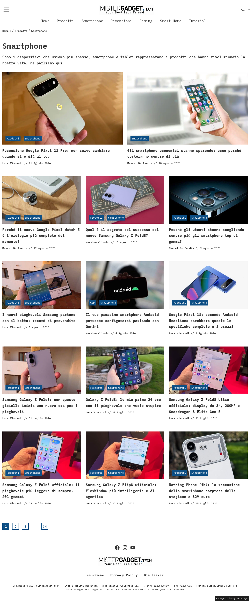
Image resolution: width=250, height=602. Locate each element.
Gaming (145, 21)
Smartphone (92, 21)
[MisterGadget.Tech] (126, 9)
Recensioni (121, 21)
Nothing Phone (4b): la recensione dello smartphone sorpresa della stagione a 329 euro (204, 490)
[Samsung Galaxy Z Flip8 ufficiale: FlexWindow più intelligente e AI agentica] (125, 455)
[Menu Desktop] (6, 9)
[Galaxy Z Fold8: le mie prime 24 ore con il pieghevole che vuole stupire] (125, 370)
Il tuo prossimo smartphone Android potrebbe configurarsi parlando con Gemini (122, 320)
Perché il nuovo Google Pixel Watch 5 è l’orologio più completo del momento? (41, 235)
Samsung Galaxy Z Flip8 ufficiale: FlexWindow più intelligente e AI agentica (121, 490)
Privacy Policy (124, 575)
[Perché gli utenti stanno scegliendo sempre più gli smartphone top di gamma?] (208, 200)
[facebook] (117, 548)
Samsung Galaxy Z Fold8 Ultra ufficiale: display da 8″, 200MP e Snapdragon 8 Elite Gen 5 (204, 405)
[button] (245, 10)
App (92, 302)
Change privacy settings (232, 598)
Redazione (95, 575)
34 (45, 526)
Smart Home (170, 21)
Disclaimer (153, 575)
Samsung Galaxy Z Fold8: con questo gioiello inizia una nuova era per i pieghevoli (40, 405)
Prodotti (65, 21)
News (45, 21)
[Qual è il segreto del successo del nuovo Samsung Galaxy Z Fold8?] (125, 200)
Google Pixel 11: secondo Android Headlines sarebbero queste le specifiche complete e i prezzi (203, 320)
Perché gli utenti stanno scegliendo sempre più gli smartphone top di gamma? (206, 235)
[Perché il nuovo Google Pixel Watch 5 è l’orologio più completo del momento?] (41, 200)
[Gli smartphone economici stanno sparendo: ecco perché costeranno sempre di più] (187, 108)
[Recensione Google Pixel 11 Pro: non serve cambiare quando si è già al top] (62, 108)
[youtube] (132, 548)
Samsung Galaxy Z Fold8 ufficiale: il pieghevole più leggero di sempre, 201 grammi (41, 490)
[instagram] (125, 548)
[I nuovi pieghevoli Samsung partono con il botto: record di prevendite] (41, 285)
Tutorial (197, 21)
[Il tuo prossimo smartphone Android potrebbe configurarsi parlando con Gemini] (125, 285)
